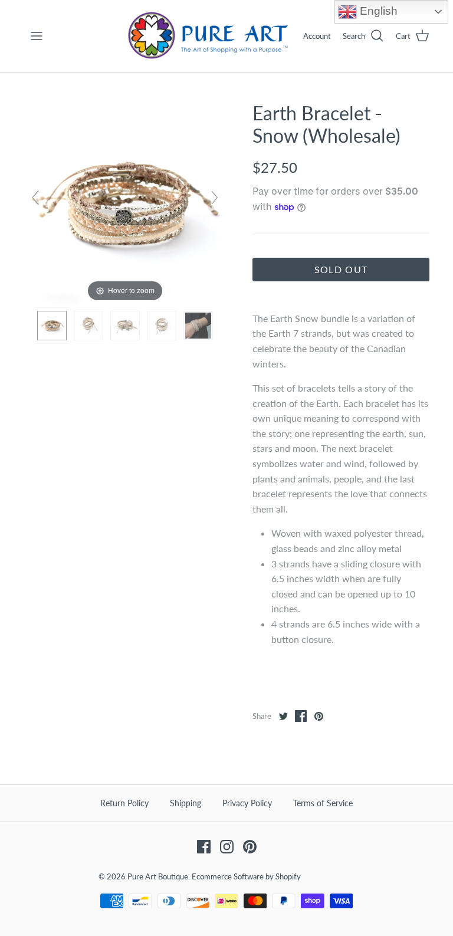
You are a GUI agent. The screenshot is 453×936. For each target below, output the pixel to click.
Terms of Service (323, 803)
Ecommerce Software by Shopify (246, 876)
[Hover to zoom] (125, 202)
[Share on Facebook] (301, 716)
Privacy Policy (247, 803)
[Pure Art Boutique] (208, 36)
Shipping (185, 803)
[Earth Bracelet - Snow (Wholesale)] (52, 325)
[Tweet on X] (283, 716)
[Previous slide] (35, 197)
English (377, 11)
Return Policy (124, 803)
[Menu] (37, 36)
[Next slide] (214, 197)
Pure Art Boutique (157, 876)
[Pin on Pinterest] (318, 716)
